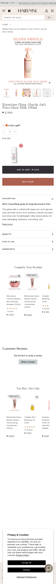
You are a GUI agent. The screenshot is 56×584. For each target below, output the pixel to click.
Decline (26, 570)
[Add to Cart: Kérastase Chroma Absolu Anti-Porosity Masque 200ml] (19, 276)
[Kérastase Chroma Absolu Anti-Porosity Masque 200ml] (15, 283)
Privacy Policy (22, 555)
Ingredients (8, 249)
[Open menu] (4, 10)
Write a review (28, 362)
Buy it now (28, 182)
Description (8, 199)
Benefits (6, 234)
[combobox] (23, 17)
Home (5, 25)
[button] (49, 568)
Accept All (26, 562)
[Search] (49, 17)
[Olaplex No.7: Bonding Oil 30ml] (32, 404)
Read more (7, 224)
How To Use (8, 242)
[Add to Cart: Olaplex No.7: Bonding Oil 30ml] (36, 397)
